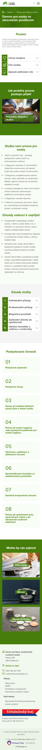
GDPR (7, 686)
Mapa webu (10, 683)
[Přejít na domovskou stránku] (9, 3)
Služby (10, 12)
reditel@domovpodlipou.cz (16, 674)
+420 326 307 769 (12, 671)
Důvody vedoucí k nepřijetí (21, 215)
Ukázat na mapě (12, 666)
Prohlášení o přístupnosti (15, 689)
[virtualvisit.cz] (15, 743)
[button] (21, 58)
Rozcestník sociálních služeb (17, 692)
